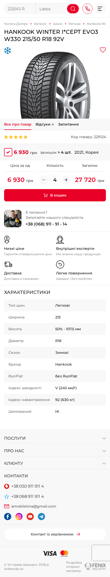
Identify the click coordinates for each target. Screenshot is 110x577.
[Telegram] (41, 516)
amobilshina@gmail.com (33, 506)
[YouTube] (30, 516)
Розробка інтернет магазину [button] (74, 567)
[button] (100, 8)
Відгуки (45, 124)
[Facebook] (7, 516)
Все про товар (17, 124)
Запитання (68, 124)
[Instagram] (19, 516)
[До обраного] (103, 50)
